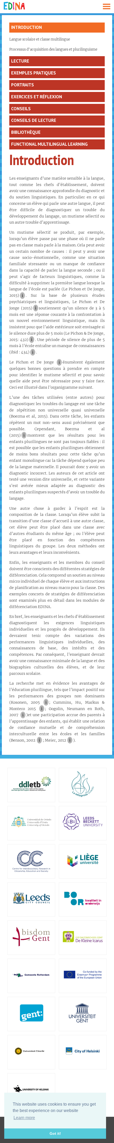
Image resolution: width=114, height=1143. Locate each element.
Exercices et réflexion (36, 97)
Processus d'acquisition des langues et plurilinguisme (53, 49)
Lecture (20, 61)
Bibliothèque (26, 132)
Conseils (21, 109)
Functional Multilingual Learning (49, 144)
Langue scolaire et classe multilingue (39, 39)
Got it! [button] (55, 1133)
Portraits (22, 85)
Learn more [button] (24, 1117)
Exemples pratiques (33, 73)
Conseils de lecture (33, 120)
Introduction (26, 27)
